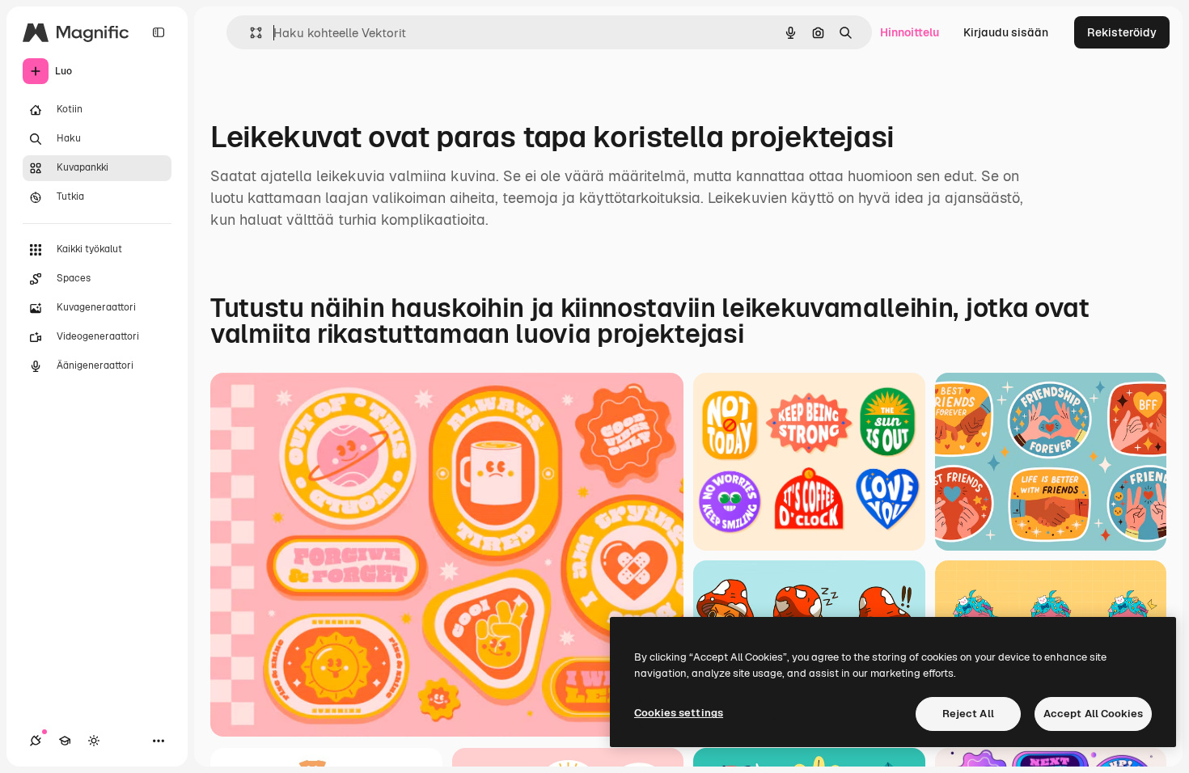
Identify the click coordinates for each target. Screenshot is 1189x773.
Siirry (254, 704)
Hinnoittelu (909, 32)
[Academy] (65, 741)
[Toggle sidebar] (158, 32)
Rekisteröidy (1122, 32)
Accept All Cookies (1093, 713)
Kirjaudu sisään (1005, 32)
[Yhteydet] (36, 741)
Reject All (968, 713)
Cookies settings (678, 713)
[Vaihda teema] (94, 741)
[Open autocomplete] (249, 33)
